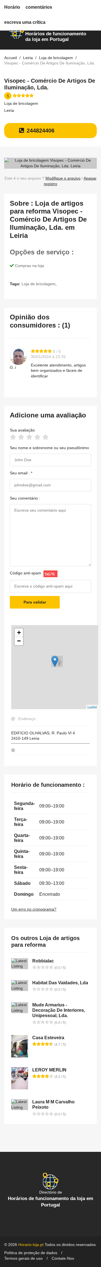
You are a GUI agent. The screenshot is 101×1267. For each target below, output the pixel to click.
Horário (12, 7)
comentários (39, 7)
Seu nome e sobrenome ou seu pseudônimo (49, 447)
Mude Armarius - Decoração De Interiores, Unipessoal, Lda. (58, 1010)
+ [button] (19, 632)
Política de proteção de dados (30, 1252)
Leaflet (92, 707)
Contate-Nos (63, 1258)
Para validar (35, 602)
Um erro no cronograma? (33, 909)
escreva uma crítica (24, 22)
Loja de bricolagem (21, 103)
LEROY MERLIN (49, 1070)
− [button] (19, 640)
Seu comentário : (25, 498)
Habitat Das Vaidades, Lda (60, 982)
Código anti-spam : (26, 573)
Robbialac (43, 961)
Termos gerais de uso (23, 1258)
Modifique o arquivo (63, 178)
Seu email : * (21, 473)
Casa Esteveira (48, 1037)
